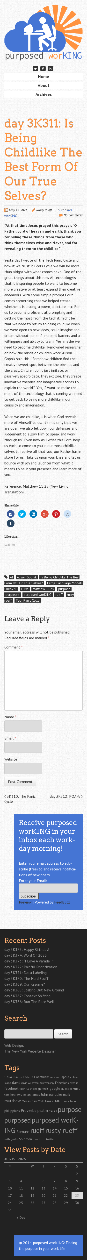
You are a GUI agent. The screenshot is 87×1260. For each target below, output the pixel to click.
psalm (42, 1110)
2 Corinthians (40, 1077)
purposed (13, 594)
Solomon (25, 1139)
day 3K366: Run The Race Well (29, 1001)
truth (42, 1139)
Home (43, 76)
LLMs (25, 589)
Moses (26, 1101)
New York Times (42, 1101)
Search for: (12, 1027)
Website (10, 759)
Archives (44, 94)
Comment (13, 647)
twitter (50, 1139)
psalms (53, 1111)
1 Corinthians (13, 1077)
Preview (25, 902)
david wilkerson (30, 1083)
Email (10, 738)
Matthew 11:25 (43, 589)
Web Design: (14, 1045)
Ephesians (62, 1083)
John (44, 1094)
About (44, 85)
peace (66, 1101)
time (35, 1139)
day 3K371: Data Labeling (25, 972)
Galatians (31, 1088)
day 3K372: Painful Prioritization (30, 966)
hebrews (16, 1094)
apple (65, 1077)
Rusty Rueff (44, 210)
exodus (74, 1083)
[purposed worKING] (43, 53)
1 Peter (26, 1077)
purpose (64, 589)
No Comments (73, 215)
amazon (55, 1077)
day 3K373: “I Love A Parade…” (29, 961)
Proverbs (28, 1110)
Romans (22, 1131)
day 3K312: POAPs (65, 796)
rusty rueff (61, 1130)
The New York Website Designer (30, 1051)
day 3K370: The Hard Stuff (26, 978)
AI (11, 577)
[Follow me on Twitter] (35, 68)
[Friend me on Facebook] (43, 68)
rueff (59, 594)
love (51, 1094)
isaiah (27, 1094)
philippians (12, 1111)
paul (58, 1100)
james (36, 1094)
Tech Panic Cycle (28, 600)
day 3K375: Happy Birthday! (26, 949)
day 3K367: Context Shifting (27, 995)
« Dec (21, 1217)
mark (66, 1094)
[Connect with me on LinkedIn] (50, 68)
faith (22, 1088)
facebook (11, 1088)
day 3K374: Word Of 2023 (25, 955)
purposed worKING (37, 594)
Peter (73, 1101)
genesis (43, 1088)
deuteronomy (47, 1083)
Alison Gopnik (26, 577)
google (55, 1088)
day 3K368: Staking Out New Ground (34, 990)
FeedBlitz (62, 902)
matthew (12, 1100)
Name (10, 716)
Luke (58, 1094)
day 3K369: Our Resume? (24, 984)
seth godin (11, 1139)
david (16, 1082)
